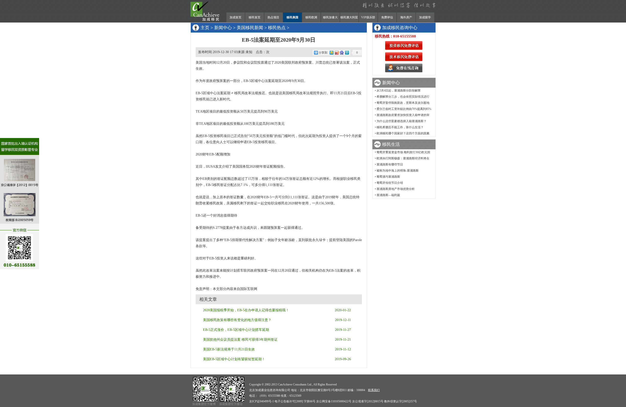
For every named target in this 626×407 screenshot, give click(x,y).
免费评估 (387, 17)
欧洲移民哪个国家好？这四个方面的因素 (403, 133)
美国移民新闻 (250, 27)
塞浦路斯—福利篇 (388, 195)
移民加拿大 (330, 17)
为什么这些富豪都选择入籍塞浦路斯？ (401, 121)
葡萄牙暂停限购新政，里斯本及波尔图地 (403, 103)
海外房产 (406, 17)
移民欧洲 (311, 17)
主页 (205, 27)
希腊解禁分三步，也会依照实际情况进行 (403, 96)
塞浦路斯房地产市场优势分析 (396, 189)
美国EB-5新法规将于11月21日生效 (229, 349)
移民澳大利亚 (349, 17)
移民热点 (277, 27)
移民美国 (292, 17)
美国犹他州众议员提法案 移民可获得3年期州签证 (240, 339)
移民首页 (254, 17)
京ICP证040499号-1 (261, 401)
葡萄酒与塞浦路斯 (388, 176)
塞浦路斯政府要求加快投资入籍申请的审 (403, 115)
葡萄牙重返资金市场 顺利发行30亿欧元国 (403, 152)
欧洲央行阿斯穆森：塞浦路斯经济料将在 (403, 158)
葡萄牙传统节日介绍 (390, 183)
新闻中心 (223, 27)
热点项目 (273, 17)
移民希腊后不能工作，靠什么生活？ (400, 127)
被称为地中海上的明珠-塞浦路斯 (398, 170)
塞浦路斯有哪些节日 (390, 164)
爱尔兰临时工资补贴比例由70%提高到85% (404, 109)
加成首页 (235, 17)
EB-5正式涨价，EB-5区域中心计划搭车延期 (236, 330)
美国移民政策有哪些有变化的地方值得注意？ (237, 320)
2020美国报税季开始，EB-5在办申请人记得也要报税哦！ (246, 310)
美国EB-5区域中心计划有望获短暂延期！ (234, 359)
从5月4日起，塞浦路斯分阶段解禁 (399, 90)
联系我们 (374, 390)
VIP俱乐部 (368, 17)
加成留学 (425, 17)
